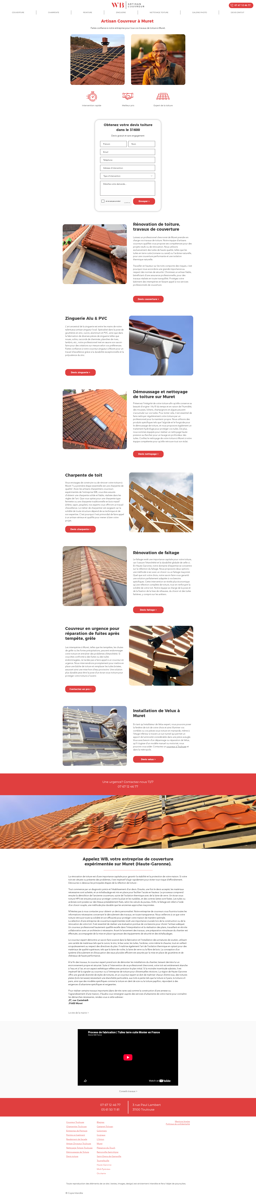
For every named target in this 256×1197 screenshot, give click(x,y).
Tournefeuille (103, 1160)
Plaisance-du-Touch (106, 1148)
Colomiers (102, 1130)
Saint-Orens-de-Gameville (109, 1156)
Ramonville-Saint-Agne (107, 1152)
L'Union (100, 1139)
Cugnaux (101, 1135)
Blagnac (100, 1122)
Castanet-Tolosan (105, 1126)
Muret (99, 1143)
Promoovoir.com (98, 1188)
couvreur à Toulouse (176, 746)
